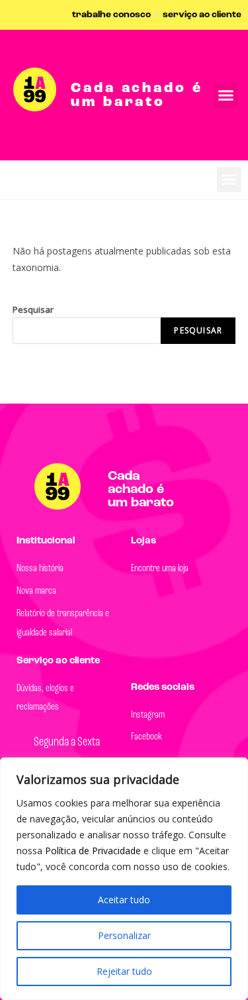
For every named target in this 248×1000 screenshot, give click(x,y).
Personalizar (124, 935)
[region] (124, 878)
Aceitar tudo (124, 899)
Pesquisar (33, 309)
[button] (229, 179)
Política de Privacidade (94, 850)
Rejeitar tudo (124, 971)
